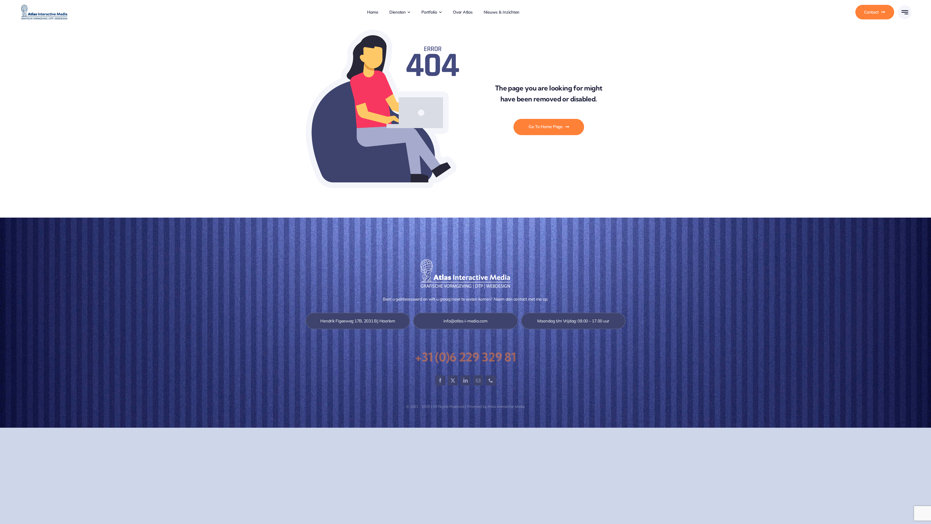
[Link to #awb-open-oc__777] (905, 12)
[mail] (478, 380)
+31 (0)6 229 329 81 (465, 357)
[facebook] (440, 380)
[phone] (491, 380)
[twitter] (453, 380)
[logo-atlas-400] (44, 5)
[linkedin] (465, 380)
